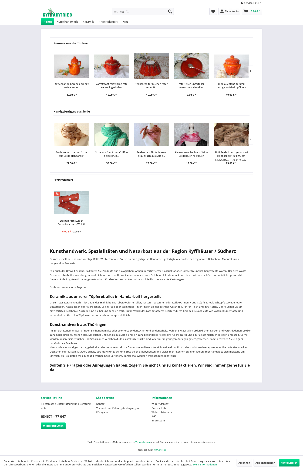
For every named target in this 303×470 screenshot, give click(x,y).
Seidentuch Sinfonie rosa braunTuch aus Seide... (151, 154)
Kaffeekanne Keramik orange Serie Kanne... (72, 85)
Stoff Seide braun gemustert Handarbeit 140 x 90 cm (231, 154)
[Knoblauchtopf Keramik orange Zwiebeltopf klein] (231, 66)
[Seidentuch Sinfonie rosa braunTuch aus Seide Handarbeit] (151, 134)
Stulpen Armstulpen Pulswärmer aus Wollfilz (72, 222)
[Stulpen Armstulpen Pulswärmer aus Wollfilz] (71, 202)
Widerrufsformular (163, 412)
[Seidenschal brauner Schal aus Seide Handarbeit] (71, 134)
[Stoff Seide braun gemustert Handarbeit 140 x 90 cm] (231, 134)
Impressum (158, 420)
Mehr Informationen (205, 464)
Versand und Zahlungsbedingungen (117, 408)
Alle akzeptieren (265, 462)
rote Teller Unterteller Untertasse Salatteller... (191, 85)
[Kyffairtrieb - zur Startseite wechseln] (57, 12)
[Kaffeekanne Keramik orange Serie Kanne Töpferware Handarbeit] (71, 66)
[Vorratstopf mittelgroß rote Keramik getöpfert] (111, 66)
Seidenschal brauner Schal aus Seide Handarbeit (71, 154)
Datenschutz (159, 408)
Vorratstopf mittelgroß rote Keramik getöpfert (111, 85)
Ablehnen (244, 462)
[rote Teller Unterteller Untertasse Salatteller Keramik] (191, 66)
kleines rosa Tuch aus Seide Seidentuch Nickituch (191, 154)
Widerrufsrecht (160, 403)
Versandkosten (143, 442)
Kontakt (100, 403)
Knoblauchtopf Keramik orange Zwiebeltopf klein (231, 85)
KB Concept (160, 449)
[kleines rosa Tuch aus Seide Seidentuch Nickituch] (191, 134)
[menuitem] (143, 11)
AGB (154, 416)
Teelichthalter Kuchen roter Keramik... (151, 85)
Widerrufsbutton (53, 425)
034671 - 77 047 (53, 416)
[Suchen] (170, 11)
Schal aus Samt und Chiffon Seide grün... (111, 154)
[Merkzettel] (213, 11)
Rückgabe (102, 412)
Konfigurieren (289, 462)
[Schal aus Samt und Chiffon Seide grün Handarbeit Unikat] (111, 134)
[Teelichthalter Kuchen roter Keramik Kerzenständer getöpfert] (151, 66)
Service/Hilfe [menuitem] (251, 3)
